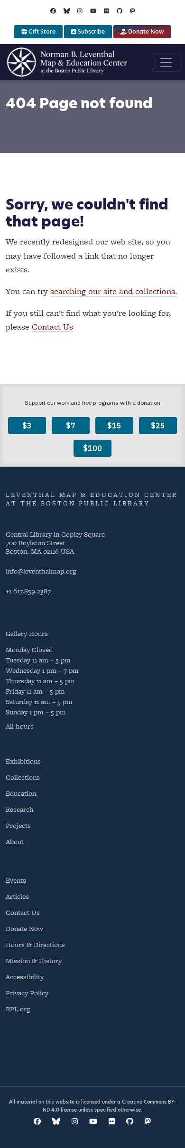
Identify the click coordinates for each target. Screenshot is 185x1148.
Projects (18, 825)
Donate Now (145, 31)
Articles (17, 896)
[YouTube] (93, 11)
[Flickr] (106, 11)
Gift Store (41, 31)
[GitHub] (119, 11)
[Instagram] (80, 11)
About (15, 841)
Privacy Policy (27, 993)
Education (21, 793)
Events (16, 880)
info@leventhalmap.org (41, 571)
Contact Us (52, 326)
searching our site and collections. (113, 291)
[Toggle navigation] (166, 62)
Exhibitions (23, 761)
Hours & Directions (35, 944)
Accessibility (25, 977)
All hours (20, 726)
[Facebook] (53, 11)
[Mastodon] (132, 11)
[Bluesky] (67, 11)
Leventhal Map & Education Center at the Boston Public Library (92, 499)
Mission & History (34, 960)
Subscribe (90, 31)
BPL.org (18, 1009)
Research (20, 809)
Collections (23, 777)
